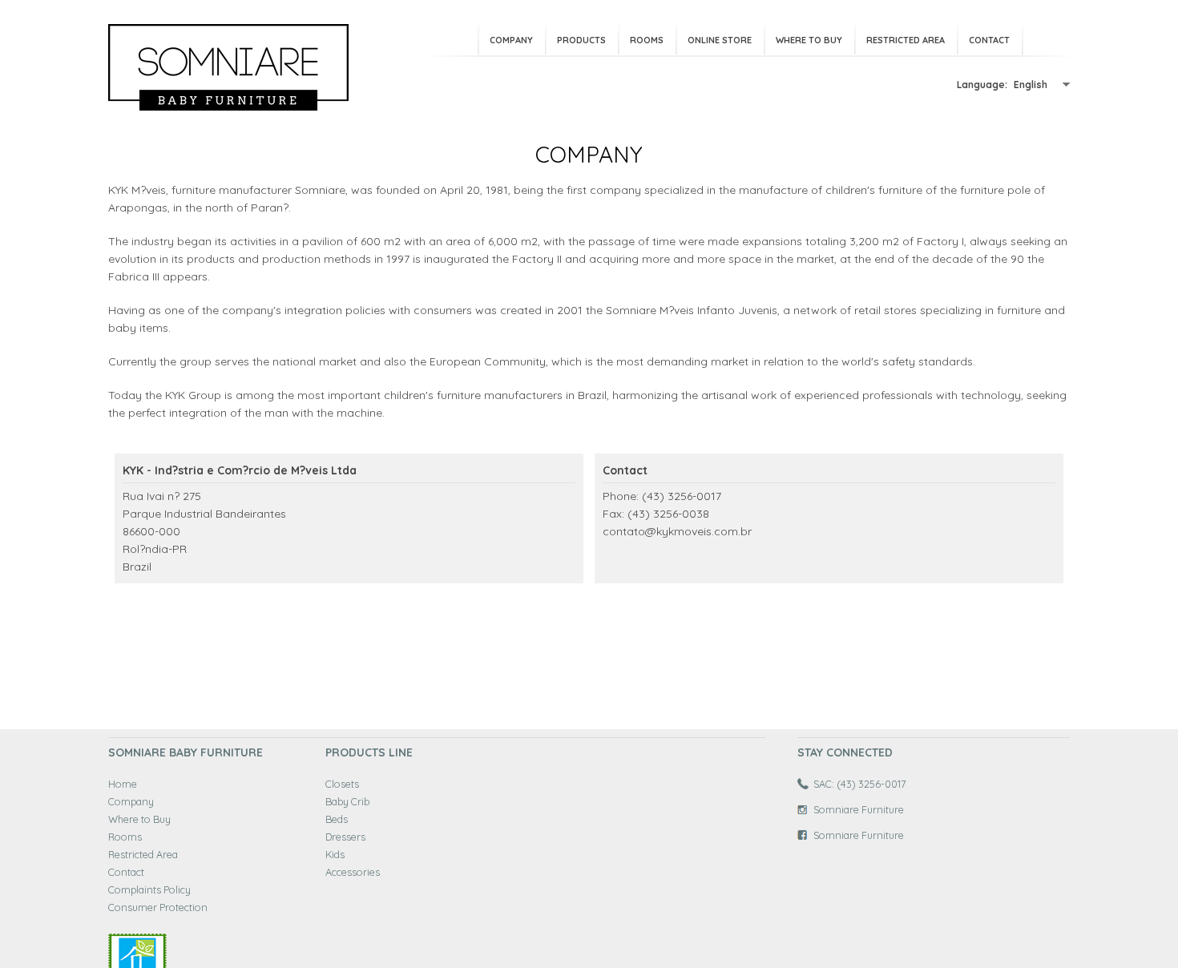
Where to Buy (809, 40)
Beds (336, 819)
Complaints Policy (149, 889)
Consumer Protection (158, 907)
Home (122, 783)
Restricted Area (905, 40)
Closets (342, 783)
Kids (335, 854)
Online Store (720, 40)
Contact (989, 40)
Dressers (345, 836)
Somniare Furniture (858, 809)
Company (511, 40)
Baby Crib (347, 801)
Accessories (352, 871)
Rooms (647, 40)
